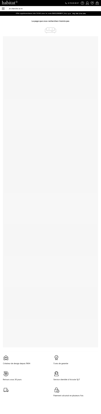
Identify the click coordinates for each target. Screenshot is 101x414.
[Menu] (3, 9)
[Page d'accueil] (9, 3)
